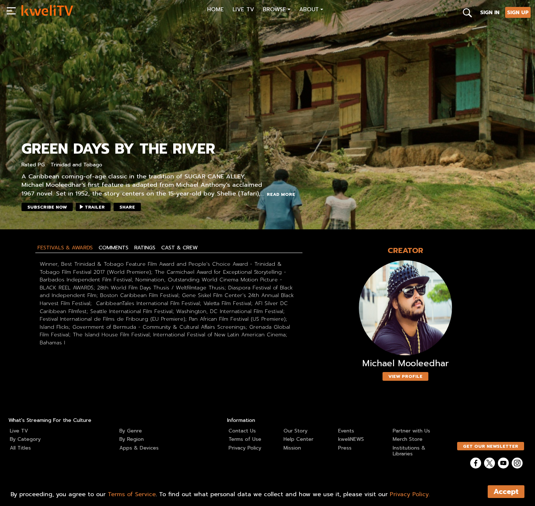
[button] (276, 10)
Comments (113, 248)
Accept (506, 491)
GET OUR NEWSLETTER (490, 446)
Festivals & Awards (65, 248)
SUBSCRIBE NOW (47, 207)
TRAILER (95, 207)
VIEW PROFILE (405, 376)
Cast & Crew (179, 248)
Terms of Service (132, 494)
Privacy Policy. (410, 494)
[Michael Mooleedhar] (405, 307)
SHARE (127, 207)
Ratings (144, 248)
